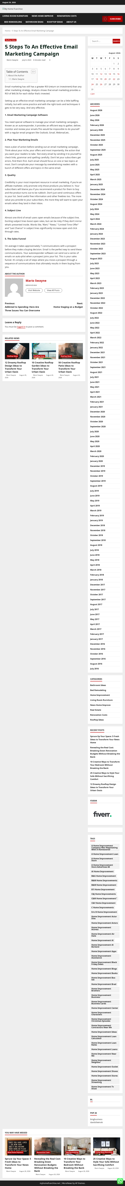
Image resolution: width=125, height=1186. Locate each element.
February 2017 (97, 634)
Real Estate (95, 710)
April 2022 (95, 332)
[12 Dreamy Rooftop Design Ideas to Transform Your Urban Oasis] (17, 351)
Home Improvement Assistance (101, 956)
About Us (71, 22)
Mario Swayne (12, 60)
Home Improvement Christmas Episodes (101, 1020)
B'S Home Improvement (103, 889)
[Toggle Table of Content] (32, 72)
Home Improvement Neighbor (101, 1061)
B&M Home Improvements (104, 880)
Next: (68, 305)
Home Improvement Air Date (102, 935)
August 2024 (96, 204)
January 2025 (96, 184)
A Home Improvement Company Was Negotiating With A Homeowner (104, 847)
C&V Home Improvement (103, 903)
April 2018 (95, 565)
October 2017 (96, 594)
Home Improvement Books (104, 973)
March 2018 (95, 569)
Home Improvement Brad (103, 984)
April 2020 (95, 446)
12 (101, 74)
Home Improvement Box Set (103, 978)
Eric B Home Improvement (104, 912)
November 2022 (97, 303)
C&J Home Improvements (103, 894)
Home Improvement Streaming (101, 1081)
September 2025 (98, 150)
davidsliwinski (96, 1122)
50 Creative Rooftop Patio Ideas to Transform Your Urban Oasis (69, 367)
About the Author (16, 75)
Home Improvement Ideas (104, 1032)
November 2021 (97, 357)
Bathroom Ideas (34, 22)
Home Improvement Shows (104, 1071)
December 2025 (97, 135)
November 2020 (97, 416)
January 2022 (96, 347)
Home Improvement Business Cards (101, 1002)
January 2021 (96, 406)
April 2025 (95, 174)
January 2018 (96, 579)
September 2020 (98, 426)
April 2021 (95, 392)
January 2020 (96, 461)
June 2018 (94, 555)
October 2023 (96, 248)
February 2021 (97, 401)
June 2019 (94, 495)
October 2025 (96, 145)
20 (105, 79)
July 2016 (94, 668)
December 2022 (97, 298)
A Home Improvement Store (102, 859)
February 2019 (97, 515)
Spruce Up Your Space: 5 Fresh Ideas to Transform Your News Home (105, 739)
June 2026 (94, 115)
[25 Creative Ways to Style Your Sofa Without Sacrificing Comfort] (106, 1146)
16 (118, 74)
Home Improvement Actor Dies (104, 917)
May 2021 (94, 387)
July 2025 (94, 159)
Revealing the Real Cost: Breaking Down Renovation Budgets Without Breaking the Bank (47, 1164)
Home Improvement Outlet (104, 1066)
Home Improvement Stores (104, 1075)
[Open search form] (99, 19)
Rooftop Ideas (55, 22)
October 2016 (96, 653)
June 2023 (94, 268)
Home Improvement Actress (101, 928)
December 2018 (97, 525)
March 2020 (95, 451)
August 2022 (96, 313)
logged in (21, 326)
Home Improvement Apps (103, 951)
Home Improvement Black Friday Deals (104, 963)
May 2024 (94, 214)
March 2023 (95, 283)
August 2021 (96, 372)
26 (101, 84)
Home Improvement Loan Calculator (103, 1037)
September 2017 (98, 599)
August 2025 (96, 154)
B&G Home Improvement (103, 876)
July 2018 (94, 550)
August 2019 (96, 485)
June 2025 (94, 164)
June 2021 (94, 382)
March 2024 (95, 224)
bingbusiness (96, 1119)
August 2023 (96, 258)
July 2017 (94, 609)
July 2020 (94, 431)
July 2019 (94, 490)
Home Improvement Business (101, 996)
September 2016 (98, 658)
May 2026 (94, 120)
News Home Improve (42, 16)
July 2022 (94, 317)
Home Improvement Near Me (103, 1054)
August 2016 (96, 663)
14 (110, 74)
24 (92, 84)
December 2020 (97, 411)
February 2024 (97, 229)
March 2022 (95, 337)
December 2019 (97, 466)
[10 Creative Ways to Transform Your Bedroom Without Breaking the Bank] (77, 1146)
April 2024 (95, 219)
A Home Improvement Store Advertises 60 (102, 866)
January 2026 (96, 130)
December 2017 (97, 584)
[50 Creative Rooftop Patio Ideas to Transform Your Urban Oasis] (70, 351)
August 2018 (96, 545)
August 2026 (96, 110)
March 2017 (95, 629)
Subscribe (115, 19)
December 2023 (97, 238)
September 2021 (98, 367)
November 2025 (97, 140)
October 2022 (96, 308)
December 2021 (97, 352)
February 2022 (97, 342)
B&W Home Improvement (103, 885)
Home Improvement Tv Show (102, 1087)
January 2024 (96, 234)
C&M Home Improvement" (104, 898)
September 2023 (98, 253)
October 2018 (96, 535)
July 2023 (94, 263)
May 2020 (94, 441)
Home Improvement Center (104, 1008)
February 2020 (97, 456)
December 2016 (97, 644)
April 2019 (95, 505)
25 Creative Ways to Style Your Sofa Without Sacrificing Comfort (104, 776)
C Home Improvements (102, 907)
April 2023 (95, 278)
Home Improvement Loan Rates (103, 1044)
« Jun (92, 93)
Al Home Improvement (102, 871)
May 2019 (94, 500)
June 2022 (94, 322)
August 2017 (96, 604)
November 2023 (97, 243)
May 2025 (94, 169)
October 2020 (96, 421)
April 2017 (95, 624)
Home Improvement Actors (104, 923)
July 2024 (94, 209)
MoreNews (67, 1183)
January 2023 (96, 293)
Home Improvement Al (102, 940)
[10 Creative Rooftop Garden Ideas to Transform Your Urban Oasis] (44, 351)
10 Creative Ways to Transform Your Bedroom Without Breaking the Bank (105, 764)
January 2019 (96, 520)
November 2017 (97, 589)
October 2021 (96, 362)
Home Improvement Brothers (101, 989)
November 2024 (97, 194)
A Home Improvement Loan (104, 854)
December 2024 (97, 189)
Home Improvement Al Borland (102, 946)
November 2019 (97, 471)
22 (114, 79)
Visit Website (34, 290)
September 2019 (98, 481)
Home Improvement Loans (104, 1049)
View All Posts (53, 290)
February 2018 (97, 574)
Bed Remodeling (13, 22)
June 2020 (94, 436)
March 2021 (95, 396)
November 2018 (97, 530)
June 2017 (94, 614)
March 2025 (95, 179)
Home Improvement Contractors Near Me (101, 1026)
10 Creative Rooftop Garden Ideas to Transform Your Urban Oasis (42, 367)
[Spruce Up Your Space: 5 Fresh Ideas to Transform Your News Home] (18, 1146)
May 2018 (94, 560)
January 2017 (96, 639)
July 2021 (94, 377)
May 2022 (94, 327)
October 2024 (96, 199)
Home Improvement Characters (101, 1013)
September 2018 (98, 540)
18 (97, 79)
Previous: (22, 307)
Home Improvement (100, 695)
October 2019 (96, 476)
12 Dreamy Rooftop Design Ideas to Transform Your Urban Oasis (15, 367)
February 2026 (97, 125)
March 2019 (95, 510)
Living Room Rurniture (15, 16)
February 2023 (97, 288)
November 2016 (97, 649)
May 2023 (94, 273)
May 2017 (94, 619)
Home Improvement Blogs (104, 968)
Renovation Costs (67, 16)
